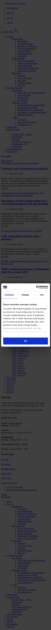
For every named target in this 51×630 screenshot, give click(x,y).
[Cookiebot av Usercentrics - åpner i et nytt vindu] (36, 287)
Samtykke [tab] (9, 295)
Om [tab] (42, 295)
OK (25, 341)
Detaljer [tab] (25, 295)
